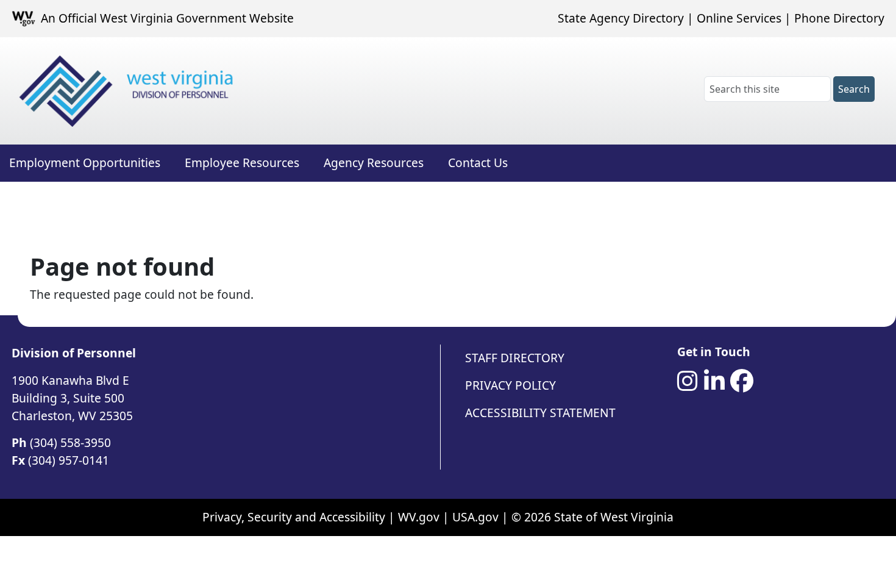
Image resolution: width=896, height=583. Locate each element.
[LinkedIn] (714, 381)
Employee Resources (242, 162)
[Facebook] (741, 381)
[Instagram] (687, 381)
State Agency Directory (621, 18)
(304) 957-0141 (68, 460)
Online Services (739, 18)
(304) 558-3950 (70, 442)
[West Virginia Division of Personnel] (129, 91)
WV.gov (418, 517)
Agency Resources (374, 162)
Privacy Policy (510, 385)
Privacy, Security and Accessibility (293, 517)
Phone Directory (839, 18)
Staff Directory (514, 357)
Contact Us (478, 162)
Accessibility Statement (540, 412)
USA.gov (475, 517)
